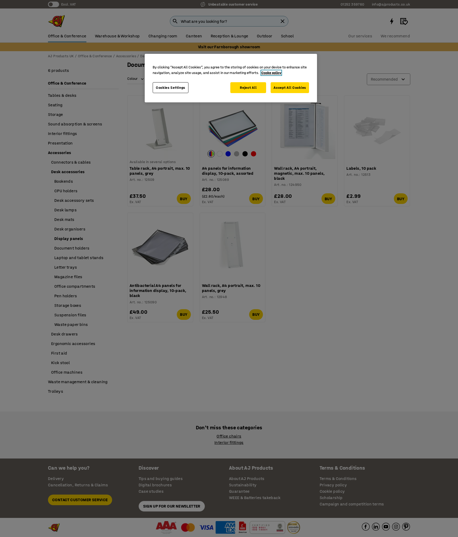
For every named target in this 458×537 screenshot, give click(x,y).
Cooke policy (271, 73)
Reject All (248, 87)
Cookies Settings (170, 87)
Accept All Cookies (290, 87)
